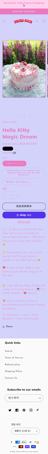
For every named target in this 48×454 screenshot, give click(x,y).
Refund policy (12, 364)
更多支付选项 (24, 222)
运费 (14, 153)
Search (8, 351)
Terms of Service (14, 358)
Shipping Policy (13, 371)
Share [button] (9, 326)
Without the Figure (17, 182)
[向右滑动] (30, 115)
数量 (4, 189)
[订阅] (39, 398)
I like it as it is (14, 163)
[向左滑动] (17, 115)
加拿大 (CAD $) (22, 431)
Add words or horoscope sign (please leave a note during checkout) (23, 172)
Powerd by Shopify (31, 451)
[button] (4, 21)
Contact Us (11, 378)
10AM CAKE (20, 451)
